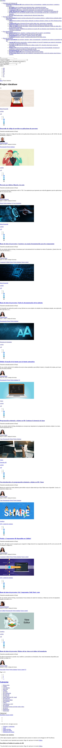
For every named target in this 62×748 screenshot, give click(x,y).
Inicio (1, 80)
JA (3, 76)
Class (1, 439)
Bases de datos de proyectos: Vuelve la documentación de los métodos (21, 303)
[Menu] (0, 79)
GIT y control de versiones (6, 524)
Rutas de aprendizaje (8, 38)
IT (3, 75)
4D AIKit (5, 691)
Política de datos (7, 729)
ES (2, 65)
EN (4, 71)
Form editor (3, 669)
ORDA (5, 702)
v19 (1, 114)
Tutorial (5, 690)
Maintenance (6, 709)
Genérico (2, 521)
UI (12, 203)
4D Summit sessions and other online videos (13, 706)
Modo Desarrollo (4, 108)
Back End (5, 689)
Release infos (6, 685)
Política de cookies (7, 730)
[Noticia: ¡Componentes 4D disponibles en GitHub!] (17, 518)
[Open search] (0, 57)
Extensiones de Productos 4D (10, 3)
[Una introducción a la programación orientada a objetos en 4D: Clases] (17, 457)
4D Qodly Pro (6, 698)
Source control (24, 262)
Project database (11, 146)
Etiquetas (2, 62)
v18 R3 (2, 226)
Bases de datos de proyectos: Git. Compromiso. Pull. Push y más (20, 592)
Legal (4, 728)
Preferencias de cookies (8, 732)
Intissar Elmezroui (4, 199)
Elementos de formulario (6, 342)
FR (4, 69)
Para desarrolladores (8, 16)
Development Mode (8, 700)
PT (3, 72)
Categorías (4, 682)
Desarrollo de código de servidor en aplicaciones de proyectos (19, 128)
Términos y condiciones (8, 726)
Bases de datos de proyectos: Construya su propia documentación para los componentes (27, 244)
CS (4, 73)
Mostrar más (3, 713)
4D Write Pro (6, 696)
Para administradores (8, 31)
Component (3, 262)
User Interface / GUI (8, 704)
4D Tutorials (6, 705)
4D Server (5, 708)
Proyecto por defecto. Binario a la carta (12, 185)
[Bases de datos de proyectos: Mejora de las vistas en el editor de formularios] (17, 629)
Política (40, 740)
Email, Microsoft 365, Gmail (10, 697)
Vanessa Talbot (3, 258)
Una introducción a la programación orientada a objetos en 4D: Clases (22, 482)
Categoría (2, 60)
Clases (1, 401)
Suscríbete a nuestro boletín (6, 714)
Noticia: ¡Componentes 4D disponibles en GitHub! (15, 538)
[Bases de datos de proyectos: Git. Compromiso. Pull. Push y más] (17, 575)
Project (1, 203)
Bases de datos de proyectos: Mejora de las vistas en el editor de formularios (23, 651)
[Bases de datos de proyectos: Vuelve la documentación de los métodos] (17, 280)
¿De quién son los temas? (6, 61)
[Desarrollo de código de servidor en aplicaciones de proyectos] (17, 106)
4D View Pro (6, 694)
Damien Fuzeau (4, 143)
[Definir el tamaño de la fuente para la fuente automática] (17, 339)
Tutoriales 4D (3, 462)
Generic (5, 686)
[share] (3, 182)
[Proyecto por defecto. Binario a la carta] (17, 165)
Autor (1, 64)
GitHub (8, 262)
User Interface (6, 687)
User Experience (17, 203)
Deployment (6, 710)
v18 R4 (2, 111)
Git (1, 610)
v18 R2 (2, 634)
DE (4, 68)
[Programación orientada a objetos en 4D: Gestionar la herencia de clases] (17, 398)
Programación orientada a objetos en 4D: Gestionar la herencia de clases (22, 420)
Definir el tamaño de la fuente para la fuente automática (17, 361)
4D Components (7, 693)
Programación (3, 146)
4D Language (6, 701)
